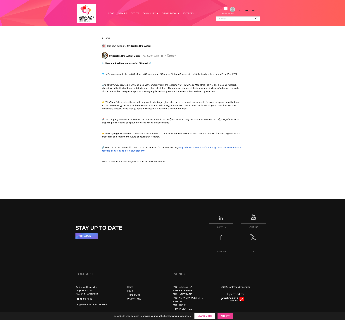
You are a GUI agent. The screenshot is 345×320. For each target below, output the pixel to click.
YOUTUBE (253, 227)
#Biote (161, 161)
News (111, 13)
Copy (173, 56)
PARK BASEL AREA (182, 287)
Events (135, 13)
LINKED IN (221, 227)
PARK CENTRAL (183, 309)
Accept (225, 316)
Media (130, 291)
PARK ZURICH (179, 305)
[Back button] (103, 38)
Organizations (170, 13)
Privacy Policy (134, 299)
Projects (188, 13)
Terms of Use (133, 295)
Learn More (205, 316)
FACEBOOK (221, 251)
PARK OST (177, 301)
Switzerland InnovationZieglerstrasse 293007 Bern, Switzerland (86, 290)
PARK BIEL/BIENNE (182, 291)
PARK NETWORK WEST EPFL (187, 298)
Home (130, 287)
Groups (122, 13)
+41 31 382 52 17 (83, 299)
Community (149, 13)
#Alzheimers (151, 161)
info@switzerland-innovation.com (91, 304)
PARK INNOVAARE (182, 294)
